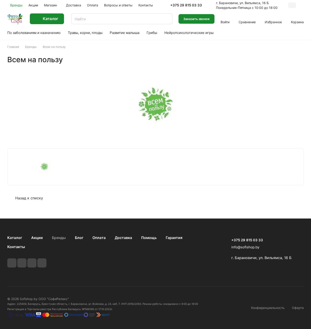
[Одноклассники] (41, 262)
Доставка (123, 237)
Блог (79, 237)
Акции (37, 237)
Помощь (149, 237)
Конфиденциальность (268, 308)
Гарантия (174, 237)
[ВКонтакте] (11, 262)
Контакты (16, 246)
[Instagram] (31, 262)
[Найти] (166, 18)
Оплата (99, 237)
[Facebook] (21, 262)
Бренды (59, 237)
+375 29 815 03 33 (186, 5)
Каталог (14, 237)
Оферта (298, 308)
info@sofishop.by (245, 247)
